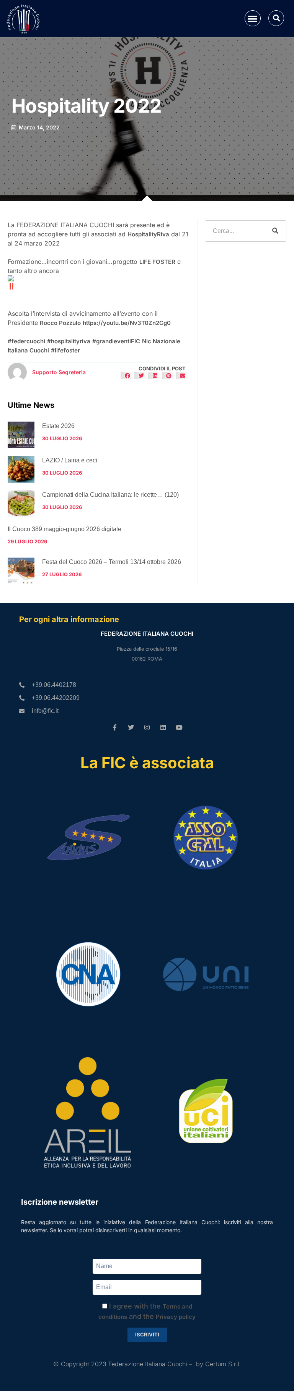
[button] (253, 18)
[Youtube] (179, 727)
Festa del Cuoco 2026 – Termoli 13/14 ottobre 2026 (111, 562)
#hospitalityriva (68, 341)
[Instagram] (147, 727)
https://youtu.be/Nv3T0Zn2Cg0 (127, 322)
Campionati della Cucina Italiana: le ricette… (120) (110, 494)
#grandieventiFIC (116, 341)
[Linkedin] (163, 727)
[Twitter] (131, 727)
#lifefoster (65, 350)
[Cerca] (275, 231)
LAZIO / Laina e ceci (69, 460)
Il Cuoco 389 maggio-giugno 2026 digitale (64, 529)
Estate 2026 (58, 426)
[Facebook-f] (115, 727)
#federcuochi (26, 341)
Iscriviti (147, 1334)
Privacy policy (176, 1316)
